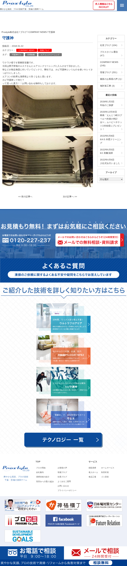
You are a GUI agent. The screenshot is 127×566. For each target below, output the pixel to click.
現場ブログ (44, 50)
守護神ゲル (16, 55)
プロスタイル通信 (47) (109, 54)
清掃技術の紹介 (42, 477)
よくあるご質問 (64, 481)
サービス (93, 461)
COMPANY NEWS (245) (109, 64)
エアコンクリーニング (50, 55)
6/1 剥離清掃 (107, 151)
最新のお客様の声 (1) (110, 79)
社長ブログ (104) (108, 45)
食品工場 (92, 477)
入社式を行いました (110, 161)
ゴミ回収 (105, 477)
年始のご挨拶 (107, 103)
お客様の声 (62, 468)
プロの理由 (41, 468)
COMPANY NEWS (27, 50)
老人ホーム (93, 472)
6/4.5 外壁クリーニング (110, 139)
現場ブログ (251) (108, 72)
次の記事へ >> (70, 196)
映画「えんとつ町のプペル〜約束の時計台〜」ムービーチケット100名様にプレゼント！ (111, 120)
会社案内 (40, 472)
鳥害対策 (105, 472)
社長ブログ (62, 477)
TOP (38, 461)
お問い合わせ (63, 486)
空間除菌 (31, 55)
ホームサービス (107, 468)
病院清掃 (92, 468)
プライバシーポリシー (67, 490)
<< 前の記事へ (25, 196)
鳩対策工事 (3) (107, 86)
